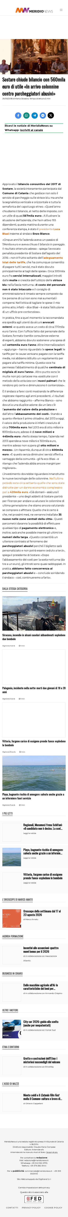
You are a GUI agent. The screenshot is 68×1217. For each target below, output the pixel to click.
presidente (46, 229)
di (24, 919)
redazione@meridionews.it (36, 1160)
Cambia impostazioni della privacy (34, 1187)
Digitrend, (6, 646)
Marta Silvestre (22, 98)
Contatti (12, 1207)
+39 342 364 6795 (39, 1163)
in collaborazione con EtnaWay (39, 1067)
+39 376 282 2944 (38, 1165)
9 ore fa (12, 646)
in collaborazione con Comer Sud (40, 1030)
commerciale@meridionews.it (38, 1171)
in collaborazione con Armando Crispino (43, 993)
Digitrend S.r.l (44, 1179)
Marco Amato (31, 919)
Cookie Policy (53, 1207)
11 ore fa (12, 805)
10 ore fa (12, 752)
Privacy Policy (31, 1207)
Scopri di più (52, 1152)
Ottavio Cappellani (34, 1103)
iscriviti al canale (31, 130)
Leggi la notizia (29, 833)
